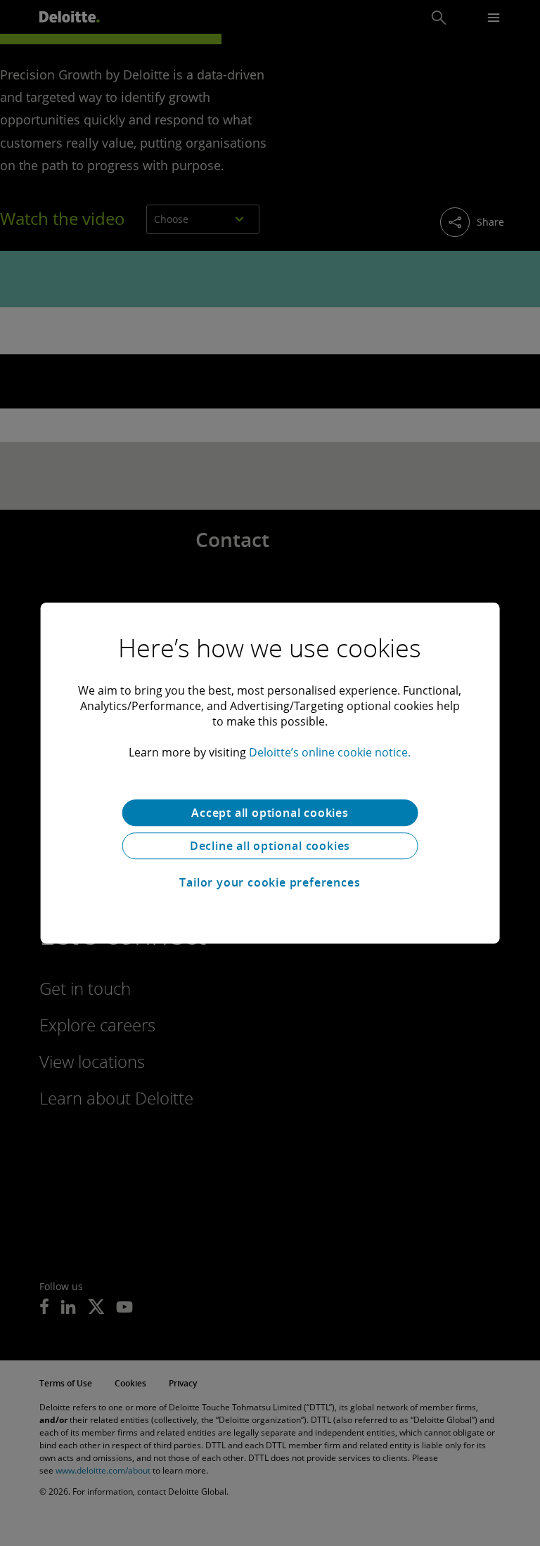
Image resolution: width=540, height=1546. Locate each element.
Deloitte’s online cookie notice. (330, 752)
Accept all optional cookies (270, 812)
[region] (270, 773)
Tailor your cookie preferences (269, 882)
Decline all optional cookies (270, 845)
